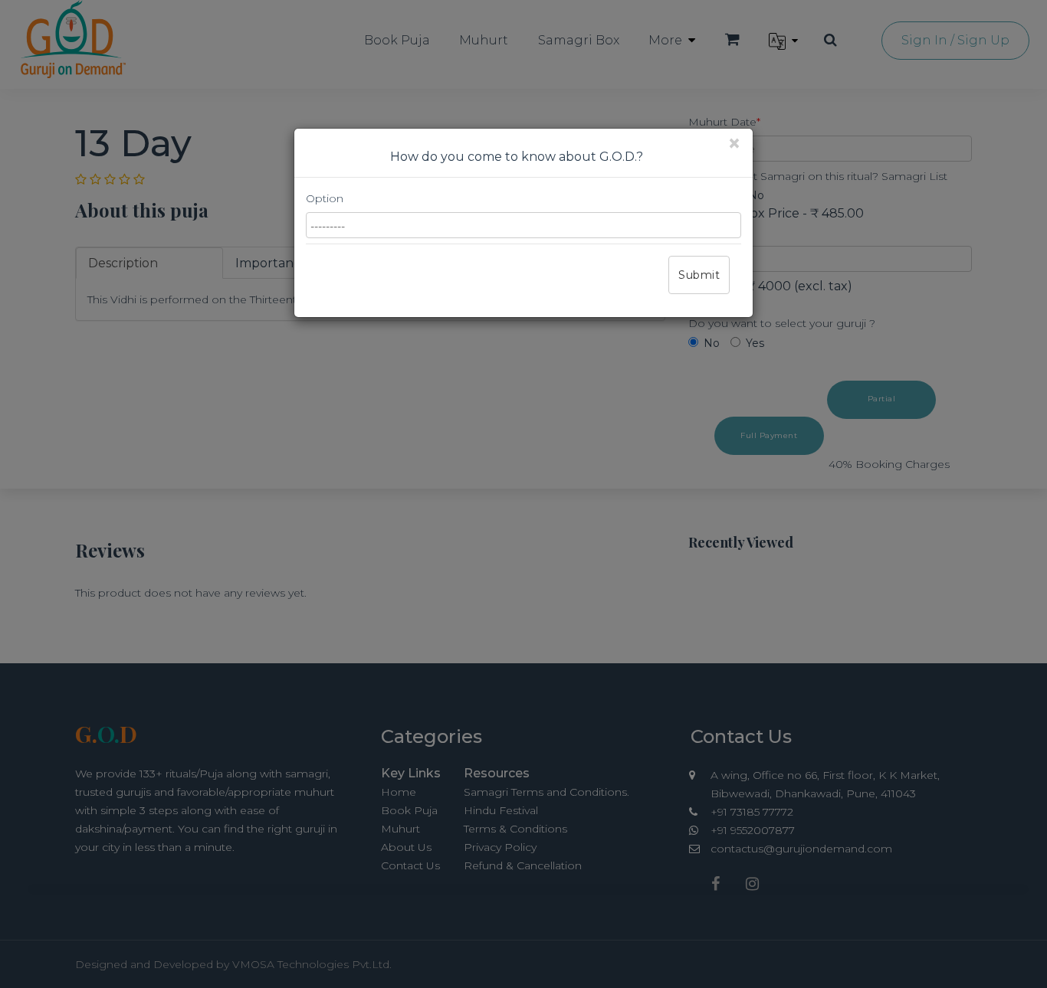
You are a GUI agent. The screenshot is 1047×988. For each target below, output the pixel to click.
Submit (699, 275)
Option (324, 198)
